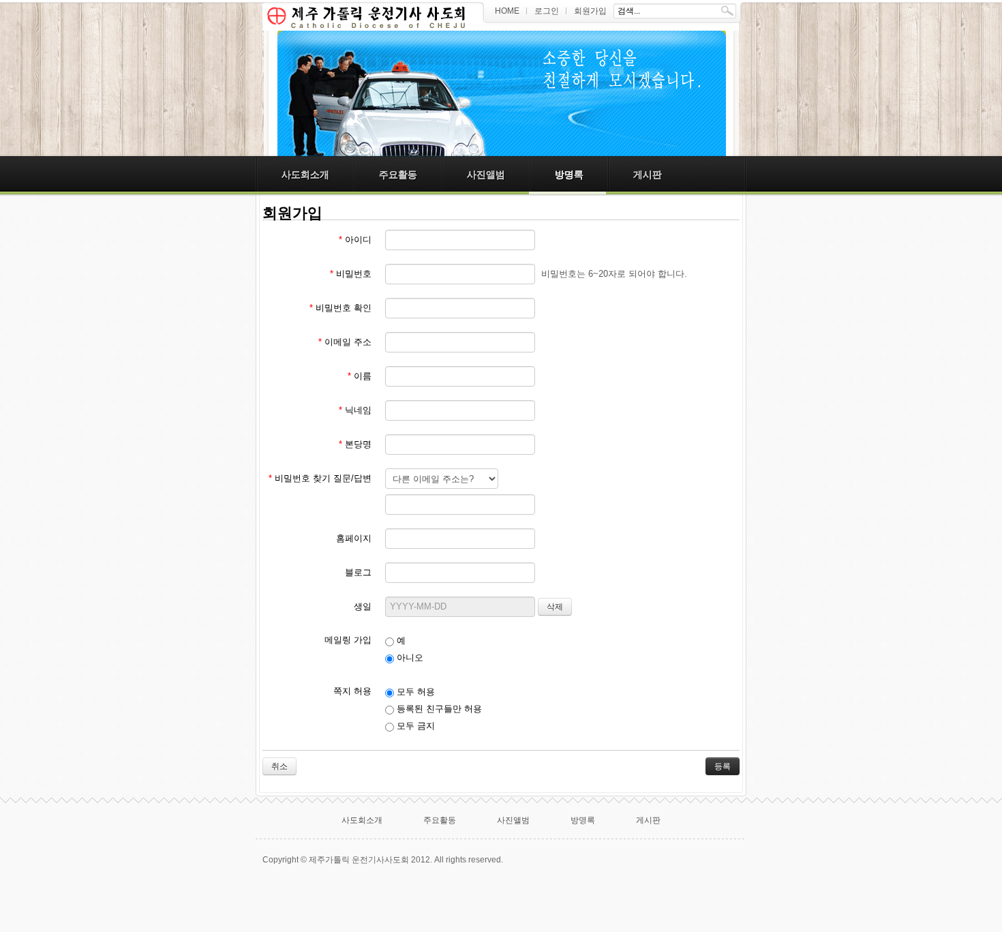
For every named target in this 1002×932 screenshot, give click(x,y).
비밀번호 (350, 274)
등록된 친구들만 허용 (438, 709)
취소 (279, 766)
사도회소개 (305, 174)
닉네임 (355, 410)
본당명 (355, 444)
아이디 (355, 240)
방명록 (569, 174)
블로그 (358, 572)
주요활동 (398, 174)
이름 (359, 376)
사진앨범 (486, 174)
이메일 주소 (344, 342)
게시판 (647, 174)
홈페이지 (353, 538)
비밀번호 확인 (340, 308)
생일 (362, 606)
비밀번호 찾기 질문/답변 (320, 478)
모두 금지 (414, 726)
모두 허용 (414, 692)
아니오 (408, 657)
